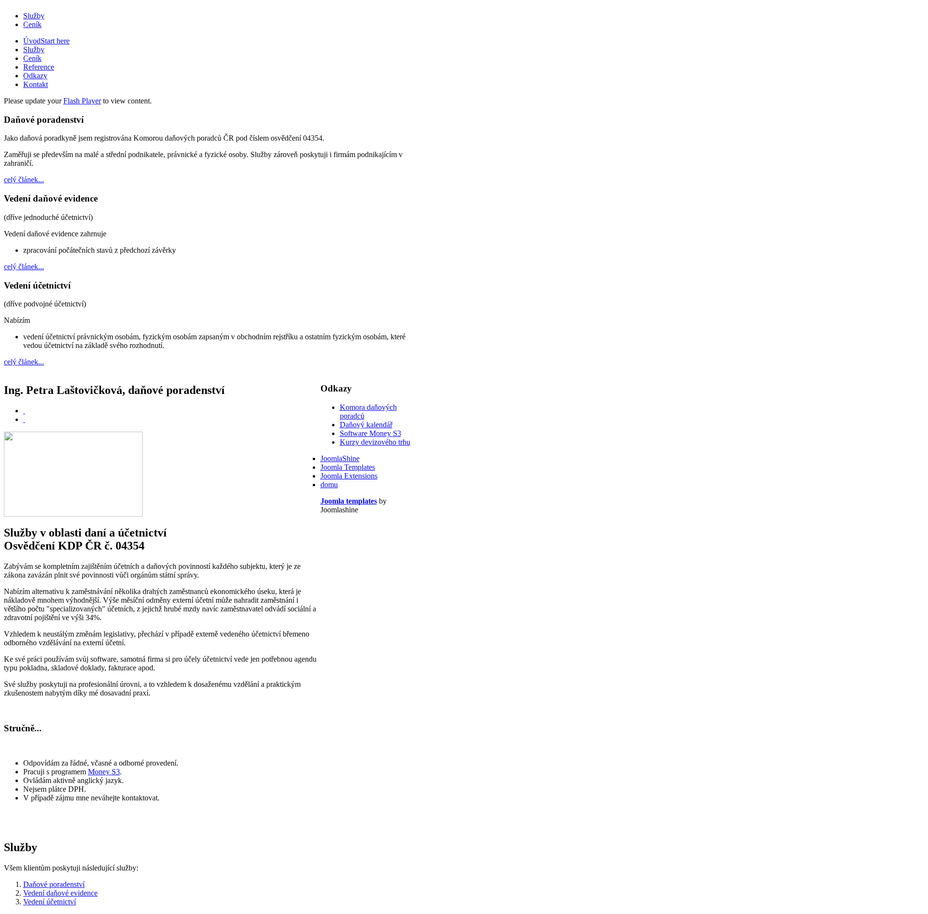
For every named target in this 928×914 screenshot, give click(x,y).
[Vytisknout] (24, 410)
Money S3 (104, 772)
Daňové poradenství (54, 884)
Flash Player (82, 101)
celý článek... (24, 179)
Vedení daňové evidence (60, 893)
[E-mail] (24, 419)
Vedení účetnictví (49, 902)
